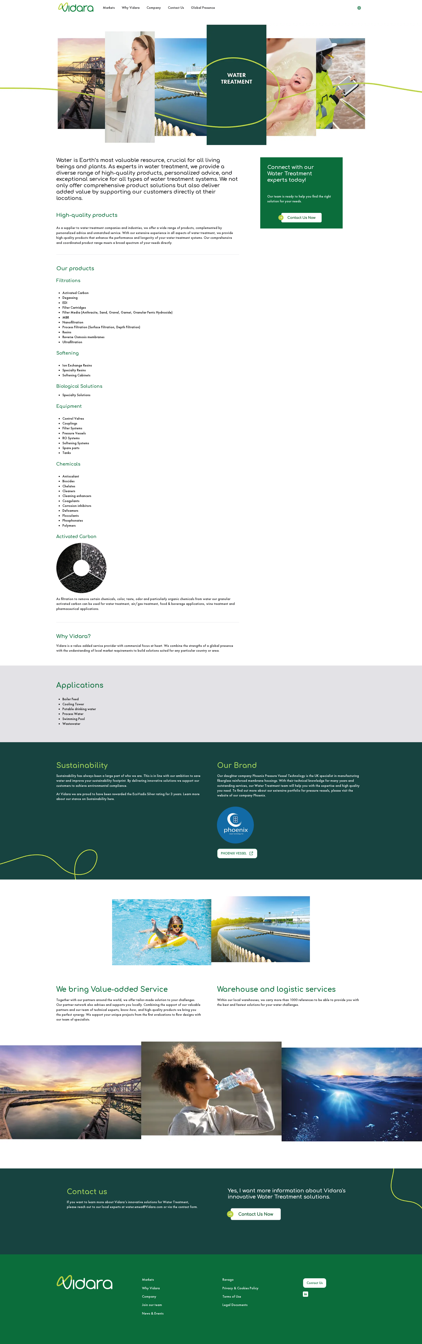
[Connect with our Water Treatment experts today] (301, 221)
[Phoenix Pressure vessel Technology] (257, 825)
